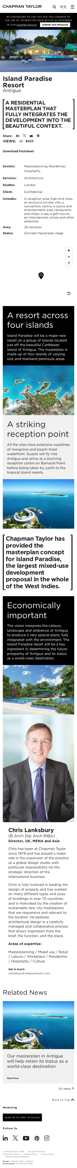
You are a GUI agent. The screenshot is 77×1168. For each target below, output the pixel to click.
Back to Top (61, 1099)
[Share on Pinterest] (38, 136)
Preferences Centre (11, 1154)
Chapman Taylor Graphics (22, 1161)
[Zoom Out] (69, 257)
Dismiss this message (55, 24)
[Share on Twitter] (24, 136)
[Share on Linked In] (17, 136)
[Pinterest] (37, 1139)
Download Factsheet (19, 151)
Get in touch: (29, 971)
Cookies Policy (26, 24)
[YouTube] (26, 1139)
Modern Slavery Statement (18, 1157)
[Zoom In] (69, 250)
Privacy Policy (47, 1154)
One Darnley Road (24, 1164)
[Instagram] (46, 1139)
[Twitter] (15, 1139)
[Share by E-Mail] (31, 136)
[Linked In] (5, 1139)
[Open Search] (55, 8)
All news (65, 1088)
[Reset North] (69, 263)
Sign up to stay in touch (22, 1117)
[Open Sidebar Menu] (72, 7)
